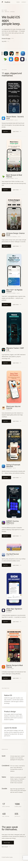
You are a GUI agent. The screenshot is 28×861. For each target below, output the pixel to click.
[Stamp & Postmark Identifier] (21, 53)
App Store (6, 131)
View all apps (8, 842)
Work (18, 2)
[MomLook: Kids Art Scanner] (15, 53)
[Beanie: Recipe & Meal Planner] (18, 59)
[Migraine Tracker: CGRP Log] (9, 53)
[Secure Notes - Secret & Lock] (13, 59)
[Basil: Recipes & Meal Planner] (7, 59)
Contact (24, 2)
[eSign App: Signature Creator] (24, 59)
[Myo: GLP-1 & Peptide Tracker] (3, 53)
